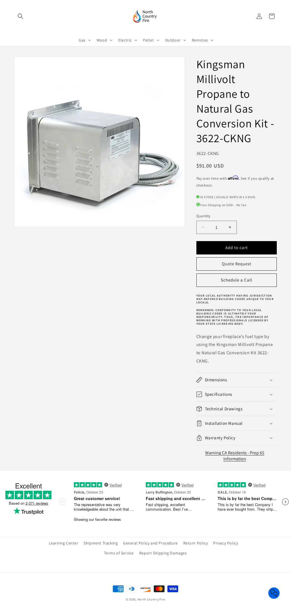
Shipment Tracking (101, 543)
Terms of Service (119, 553)
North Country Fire (151, 599)
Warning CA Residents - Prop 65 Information (234, 456)
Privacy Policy (225, 543)
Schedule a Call (236, 280)
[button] (20, 16)
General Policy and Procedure (150, 543)
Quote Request (236, 263)
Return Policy (195, 543)
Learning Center (63, 543)
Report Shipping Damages (163, 553)
